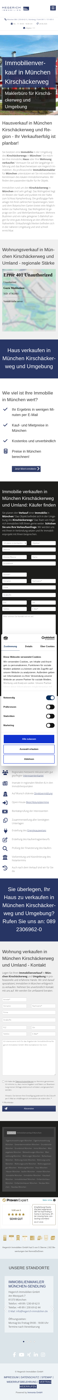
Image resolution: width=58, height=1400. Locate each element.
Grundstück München (23, 1148)
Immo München (40, 1148)
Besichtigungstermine (37, 802)
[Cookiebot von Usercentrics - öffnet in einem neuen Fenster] (42, 638)
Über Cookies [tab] (47, 646)
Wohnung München (26, 1167)
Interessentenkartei (33, 775)
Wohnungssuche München (25, 1163)
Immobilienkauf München (25, 1179)
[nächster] (52, 1309)
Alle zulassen (29, 739)
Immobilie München (14, 1175)
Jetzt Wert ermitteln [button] (25, 469)
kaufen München (28, 1171)
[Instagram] (43, 1355)
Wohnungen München (31, 1156)
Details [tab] (28, 646)
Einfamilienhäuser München (26, 1183)
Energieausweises (36, 830)
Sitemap (46, 1377)
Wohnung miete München (25, 1160)
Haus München (41, 1167)
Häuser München (13, 1171)
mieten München (43, 1171)
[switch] (50, 707)
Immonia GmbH (35, 1392)
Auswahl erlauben (29, 749)
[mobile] (53, 8)
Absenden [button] (29, 1108)
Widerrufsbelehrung (22, 1382)
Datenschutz (30, 1377)
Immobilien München (32, 1175)
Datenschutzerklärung (24, 1081)
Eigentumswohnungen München (19, 1140)
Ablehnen (29, 759)
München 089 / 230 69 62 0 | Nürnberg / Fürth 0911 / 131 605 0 (30, 19)
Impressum (11, 1377)
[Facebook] (14, 1355)
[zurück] (5, 1309)
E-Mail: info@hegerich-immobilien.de (28, 1311)
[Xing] (29, 1355)
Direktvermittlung (43, 793)
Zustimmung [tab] (10, 646)
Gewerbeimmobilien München (27, 1144)
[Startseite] (15, 8)
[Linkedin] (36, 1355)
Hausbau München (18, 1187)
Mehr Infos (47, 1200)
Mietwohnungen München (33, 1152)
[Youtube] (21, 1355)
